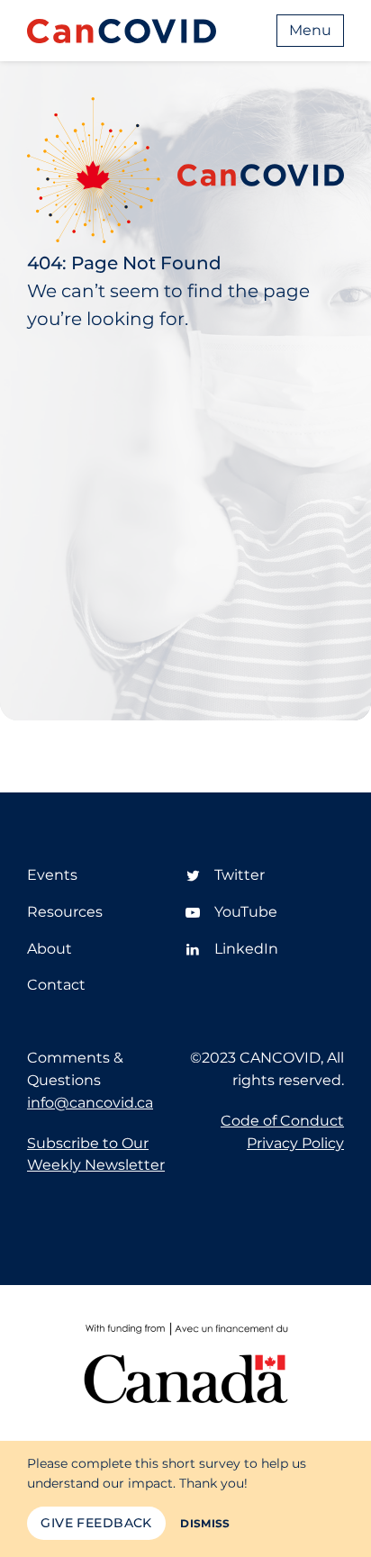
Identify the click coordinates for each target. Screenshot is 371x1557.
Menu (310, 30)
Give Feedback (96, 1523)
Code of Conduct (282, 1120)
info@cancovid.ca (90, 1102)
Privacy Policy (295, 1143)
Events (52, 874)
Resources (65, 911)
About (49, 948)
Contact (56, 984)
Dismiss (205, 1523)
